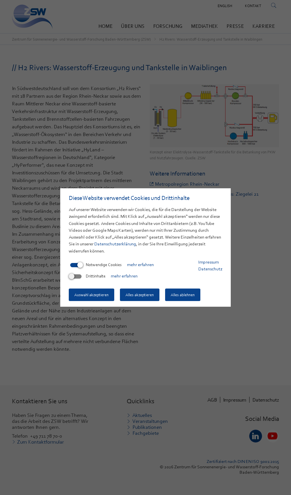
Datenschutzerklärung (115, 244)
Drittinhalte (95, 276)
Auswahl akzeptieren (91, 295)
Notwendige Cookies (104, 264)
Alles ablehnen (183, 295)
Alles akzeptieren (140, 295)
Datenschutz (210, 268)
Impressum (208, 262)
